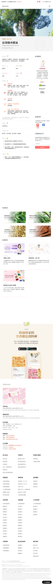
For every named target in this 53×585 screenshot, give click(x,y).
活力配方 (20, 506)
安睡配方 (5, 509)
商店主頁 (5, 459)
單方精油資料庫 (22, 461)
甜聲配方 (20, 525)
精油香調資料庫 (22, 464)
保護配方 (5, 528)
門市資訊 (35, 553)
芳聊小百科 (20, 486)
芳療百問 (35, 459)
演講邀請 (35, 484)
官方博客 (35, 550)
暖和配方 (20, 536)
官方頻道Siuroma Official (14, 445)
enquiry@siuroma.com (12, 439)
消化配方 (5, 517)
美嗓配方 (5, 525)
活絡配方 (5, 520)
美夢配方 (20, 509)
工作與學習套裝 (6, 489)
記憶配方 (35, 509)
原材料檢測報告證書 (8, 472)
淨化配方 (5, 533)
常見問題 (5, 461)
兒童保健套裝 (6, 484)
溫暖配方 (5, 536)
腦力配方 (35, 506)
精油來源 (5, 470)
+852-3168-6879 (10, 437)
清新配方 (20, 533)
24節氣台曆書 (36, 461)
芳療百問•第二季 (22, 484)
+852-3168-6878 (10, 435)
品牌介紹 (35, 545)
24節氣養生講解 (22, 495)
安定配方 (20, 514)
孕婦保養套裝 (6, 486)
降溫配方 (20, 531)
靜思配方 (35, 512)
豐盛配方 (20, 553)
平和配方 (5, 514)
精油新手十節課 (22, 492)
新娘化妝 (35, 486)
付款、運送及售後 (7, 467)
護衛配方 (20, 528)
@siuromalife (12, 449)
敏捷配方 (20, 520)
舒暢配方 (20, 517)
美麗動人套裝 (6, 492)
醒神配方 (5, 506)
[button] (38, 1)
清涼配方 (5, 531)
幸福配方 (20, 545)
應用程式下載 (21, 459)
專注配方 (35, 514)
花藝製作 (35, 481)
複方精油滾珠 (6, 495)
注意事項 (5, 464)
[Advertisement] (16, 171)
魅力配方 (20, 550)
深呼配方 (5, 523)
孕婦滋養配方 (6, 550)
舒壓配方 (5, 512)
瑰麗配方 (20, 548)
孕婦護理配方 (6, 548)
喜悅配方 (20, 512)
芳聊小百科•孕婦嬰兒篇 (24, 489)
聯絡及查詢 (36, 556)
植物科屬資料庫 (22, 467)
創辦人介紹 (36, 548)
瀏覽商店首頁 (11, 1)
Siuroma (11, 447)
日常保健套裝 (6, 481)
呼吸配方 (20, 523)
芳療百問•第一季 (22, 481)
